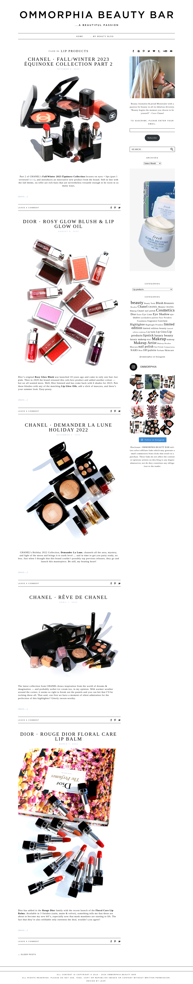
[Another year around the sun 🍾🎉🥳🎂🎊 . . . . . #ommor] (152, 381)
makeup (170, 339)
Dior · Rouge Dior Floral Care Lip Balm (68, 736)
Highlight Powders (154, 325)
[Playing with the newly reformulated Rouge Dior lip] (152, 412)
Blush (159, 303)
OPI (145, 350)
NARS (134, 350)
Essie (139, 314)
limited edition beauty (155, 328)
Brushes (134, 307)
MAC (149, 339)
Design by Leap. (97, 981)
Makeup (159, 339)
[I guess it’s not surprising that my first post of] (167, 427)
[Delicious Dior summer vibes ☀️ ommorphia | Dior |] (137, 396)
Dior (133, 314)
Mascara (134, 347)
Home (79, 36)
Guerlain (163, 321)
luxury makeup (138, 339)
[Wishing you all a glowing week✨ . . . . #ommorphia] (167, 396)
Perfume (160, 350)
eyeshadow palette (149, 317)
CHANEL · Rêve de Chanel (68, 597)
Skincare (169, 350)
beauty (137, 302)
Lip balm (150, 332)
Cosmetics (165, 310)
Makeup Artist (145, 343)
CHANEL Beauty (156, 307)
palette (152, 350)
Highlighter (137, 324)
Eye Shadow (161, 314)
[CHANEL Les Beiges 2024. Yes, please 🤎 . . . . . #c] (152, 396)
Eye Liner (147, 314)
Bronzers (169, 303)
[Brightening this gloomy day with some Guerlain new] (137, 412)
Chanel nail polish (146, 311)
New (140, 350)
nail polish (146, 346)
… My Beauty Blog (102, 36)
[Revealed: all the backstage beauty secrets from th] (137, 427)
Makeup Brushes (164, 343)
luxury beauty (163, 335)
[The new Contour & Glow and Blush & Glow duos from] (137, 381)
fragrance (152, 321)
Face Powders (165, 317)
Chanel (143, 306)
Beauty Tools (149, 303)
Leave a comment (28, 207)
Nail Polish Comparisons (164, 347)
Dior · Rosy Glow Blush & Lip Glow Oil (68, 224)
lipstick (148, 335)
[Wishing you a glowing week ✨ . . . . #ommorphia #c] (152, 427)
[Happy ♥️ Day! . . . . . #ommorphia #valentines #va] (167, 412)
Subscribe (152, 138)
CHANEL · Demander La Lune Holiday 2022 (68, 427)
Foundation (142, 321)
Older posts (27, 954)
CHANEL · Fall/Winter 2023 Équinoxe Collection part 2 (68, 61)
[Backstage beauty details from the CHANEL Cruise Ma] (167, 381)
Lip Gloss (161, 332)
